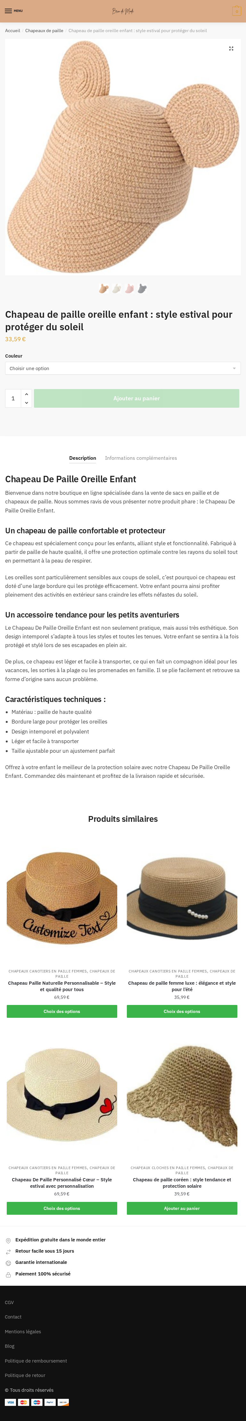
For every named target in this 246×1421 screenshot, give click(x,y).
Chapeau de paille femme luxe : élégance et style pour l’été (182, 986)
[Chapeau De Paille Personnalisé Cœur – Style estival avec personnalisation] (62, 1095)
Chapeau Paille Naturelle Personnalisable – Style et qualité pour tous (62, 986)
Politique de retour (25, 1375)
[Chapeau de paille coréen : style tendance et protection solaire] (182, 1095)
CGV (9, 1302)
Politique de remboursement (36, 1361)
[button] (231, 48)
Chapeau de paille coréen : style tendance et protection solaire (182, 1183)
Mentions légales (23, 1331)
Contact (13, 1317)
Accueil (12, 30)
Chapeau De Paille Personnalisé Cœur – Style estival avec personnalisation (62, 1183)
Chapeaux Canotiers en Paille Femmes (48, 971)
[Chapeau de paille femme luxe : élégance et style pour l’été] (182, 899)
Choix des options (62, 1011)
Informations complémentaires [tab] (141, 458)
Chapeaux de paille (44, 30)
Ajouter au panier (136, 398)
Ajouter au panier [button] (182, 1208)
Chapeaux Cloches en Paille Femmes (168, 1168)
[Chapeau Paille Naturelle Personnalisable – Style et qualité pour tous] (62, 899)
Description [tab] (82, 458)
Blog (9, 1346)
